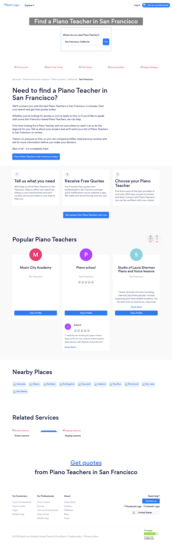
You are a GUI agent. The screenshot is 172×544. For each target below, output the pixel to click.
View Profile (36, 312)
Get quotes (86, 462)
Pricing (40, 506)
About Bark (70, 502)
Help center (43, 514)
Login (15, 510)
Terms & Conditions (56, 536)
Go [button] (106, 41)
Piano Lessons (58, 79)
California (72, 79)
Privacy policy (91, 536)
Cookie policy (75, 536)
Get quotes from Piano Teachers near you (86, 214)
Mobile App (18, 514)
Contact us (151, 500)
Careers (68, 506)
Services (16, 79)
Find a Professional (21, 502)
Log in (137, 5)
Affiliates (68, 510)
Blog (66, 514)
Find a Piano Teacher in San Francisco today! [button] (36, 156)
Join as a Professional (47, 510)
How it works (18, 506)
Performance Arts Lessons (36, 79)
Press (67, 518)
